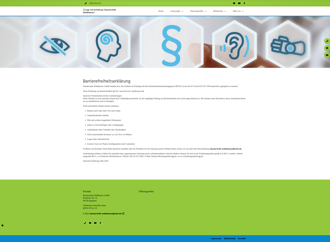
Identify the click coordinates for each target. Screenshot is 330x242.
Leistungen (175, 11)
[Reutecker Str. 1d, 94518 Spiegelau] (239, 3)
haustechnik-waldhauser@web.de (226, 148)
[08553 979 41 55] (85, 223)
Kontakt (242, 238)
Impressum (216, 238)
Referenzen (218, 11)
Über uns (237, 11)
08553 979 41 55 (95, 3)
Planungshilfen (196, 11)
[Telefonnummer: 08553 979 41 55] (85, 3)
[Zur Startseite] (104, 10)
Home (160, 11)
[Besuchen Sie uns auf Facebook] (244, 3)
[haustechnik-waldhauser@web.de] (234, 3)
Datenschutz (230, 238)
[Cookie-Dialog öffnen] (2, 225)
